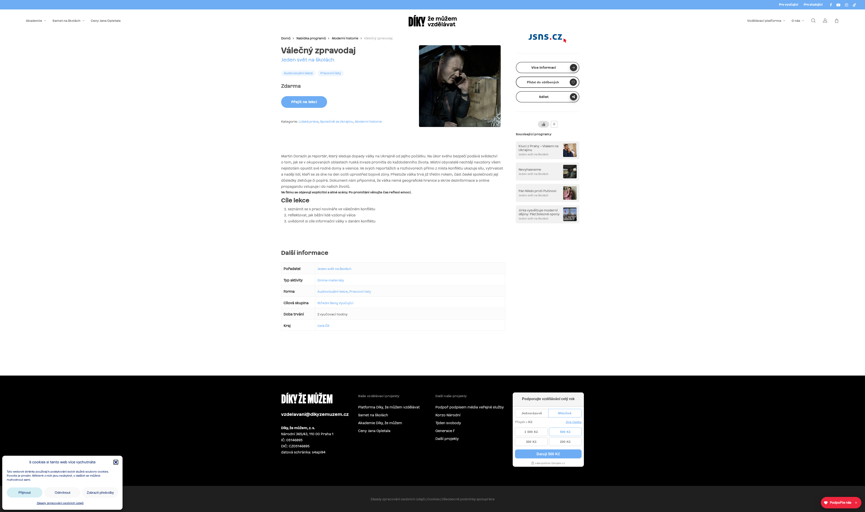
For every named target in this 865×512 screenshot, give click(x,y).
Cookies (433, 499)
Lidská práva (309, 121)
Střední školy (327, 303)
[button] (116, 462)
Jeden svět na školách (307, 60)
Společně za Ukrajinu (336, 121)
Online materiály (330, 280)
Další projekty (447, 439)
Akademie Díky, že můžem (380, 423)
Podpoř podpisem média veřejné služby (469, 407)
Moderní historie (345, 38)
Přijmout (24, 492)
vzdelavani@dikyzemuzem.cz (315, 414)
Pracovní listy (360, 291)
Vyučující (346, 303)
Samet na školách (373, 415)
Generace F (445, 431)
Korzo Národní (447, 415)
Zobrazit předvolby (100, 492)
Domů (286, 38)
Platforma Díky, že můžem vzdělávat (389, 407)
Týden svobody (448, 423)
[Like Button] (543, 124)
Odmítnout (62, 492)
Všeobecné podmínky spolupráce (468, 499)
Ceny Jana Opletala (374, 431)
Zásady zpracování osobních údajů (60, 503)
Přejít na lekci (304, 102)
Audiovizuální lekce (332, 291)
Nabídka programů (311, 38)
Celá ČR (323, 326)
